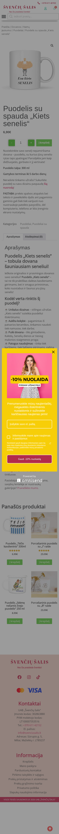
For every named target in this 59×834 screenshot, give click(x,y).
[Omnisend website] (29, 479)
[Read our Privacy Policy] (50, 443)
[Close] (53, 352)
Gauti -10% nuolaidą (29, 459)
